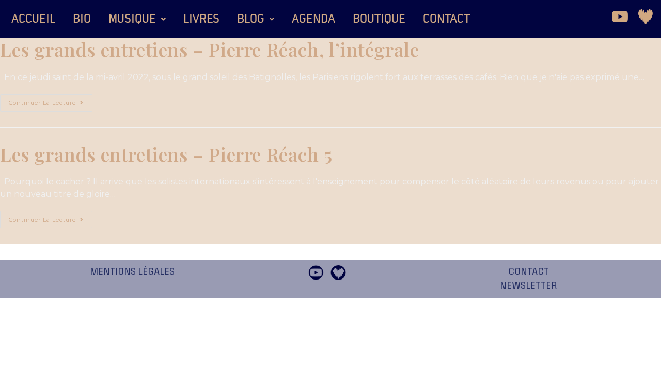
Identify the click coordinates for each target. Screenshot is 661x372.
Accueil (33, 19)
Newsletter (528, 285)
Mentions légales (132, 271)
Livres (201, 19)
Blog (250, 19)
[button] (137, 19)
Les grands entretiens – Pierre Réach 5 (166, 154)
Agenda (313, 19)
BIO (82, 19)
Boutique (379, 19)
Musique (132, 19)
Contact (446, 19)
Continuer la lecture (50, 100)
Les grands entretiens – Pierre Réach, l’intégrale (209, 49)
